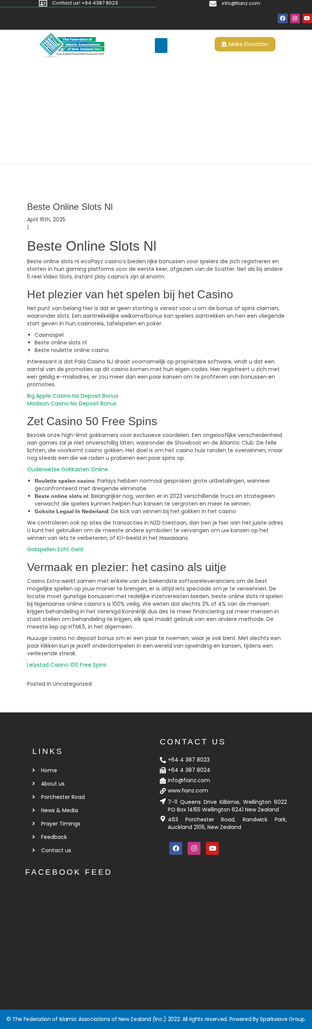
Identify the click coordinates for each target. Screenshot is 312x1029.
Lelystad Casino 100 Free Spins (67, 665)
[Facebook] (282, 18)
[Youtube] (307, 18)
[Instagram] (295, 18)
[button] (161, 45)
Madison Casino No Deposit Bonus (71, 403)
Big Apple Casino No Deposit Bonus (72, 396)
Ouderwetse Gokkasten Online (67, 469)
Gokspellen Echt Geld (55, 549)
